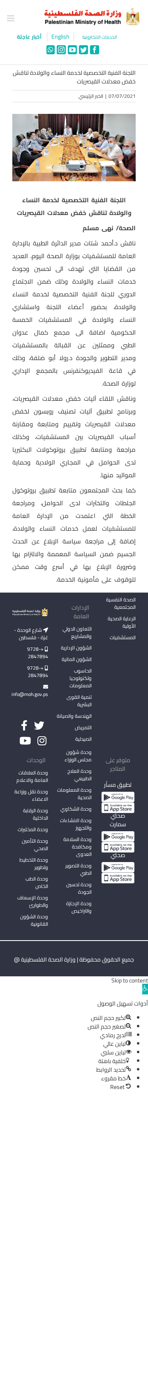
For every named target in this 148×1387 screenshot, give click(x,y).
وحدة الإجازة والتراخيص (79, 907)
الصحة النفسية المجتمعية (121, 604)
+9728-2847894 (37, 652)
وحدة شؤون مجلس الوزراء (78, 756)
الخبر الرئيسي (91, 96)
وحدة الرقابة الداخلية (35, 814)
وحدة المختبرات (33, 829)
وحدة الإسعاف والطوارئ (32, 901)
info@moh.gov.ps (30, 694)
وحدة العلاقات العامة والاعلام (32, 776)
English (60, 36)
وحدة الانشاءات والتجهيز (76, 824)
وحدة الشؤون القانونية (34, 920)
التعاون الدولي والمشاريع (77, 632)
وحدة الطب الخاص (36, 882)
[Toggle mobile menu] (11, 18)
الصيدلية (83, 739)
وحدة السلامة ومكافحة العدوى (77, 847)
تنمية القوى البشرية (79, 700)
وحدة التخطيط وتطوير (33, 863)
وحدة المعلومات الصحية (74, 793)
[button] (145, 989)
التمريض (83, 727)
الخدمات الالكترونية (99, 37)
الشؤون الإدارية (76, 647)
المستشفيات (123, 637)
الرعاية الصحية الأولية (122, 622)
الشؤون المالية (77, 659)
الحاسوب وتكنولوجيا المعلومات (80, 678)
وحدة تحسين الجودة (79, 888)
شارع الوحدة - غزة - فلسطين (31, 633)
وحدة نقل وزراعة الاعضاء (31, 795)
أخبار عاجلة (30, 37)
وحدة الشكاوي (76, 809)
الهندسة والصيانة (74, 716)
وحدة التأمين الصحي (35, 844)
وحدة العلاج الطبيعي (79, 774)
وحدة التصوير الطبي (78, 869)
